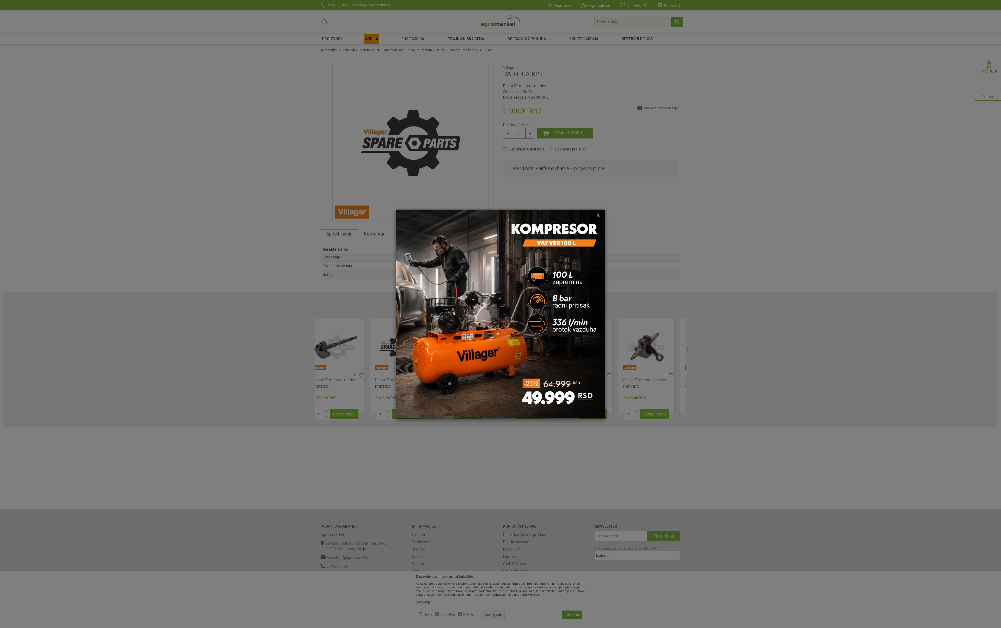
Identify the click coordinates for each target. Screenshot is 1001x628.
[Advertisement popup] (500, 314)
